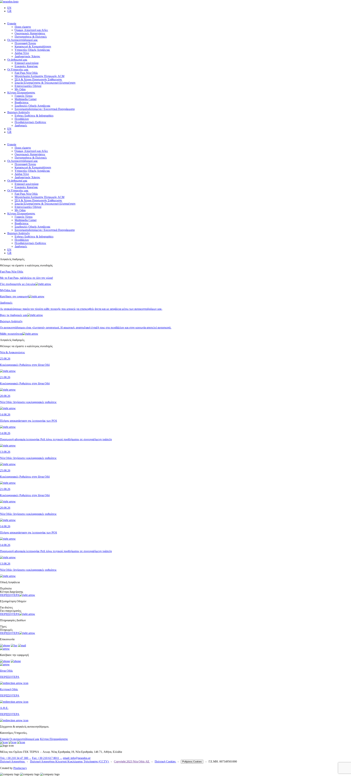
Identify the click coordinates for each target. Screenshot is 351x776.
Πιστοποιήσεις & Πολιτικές (31, 36)
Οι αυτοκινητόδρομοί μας (24, 739)
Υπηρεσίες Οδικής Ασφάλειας (32, 49)
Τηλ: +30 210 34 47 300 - (15, 758)
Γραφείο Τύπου (24, 95)
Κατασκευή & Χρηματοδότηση (33, 46)
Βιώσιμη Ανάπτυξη (18, 112)
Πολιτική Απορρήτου (12, 761)
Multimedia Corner (26, 99)
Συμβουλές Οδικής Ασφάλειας (32, 105)
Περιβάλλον (22, 118)
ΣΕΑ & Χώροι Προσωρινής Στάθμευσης (38, 79)
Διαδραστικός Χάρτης (27, 56)
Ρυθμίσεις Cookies (192, 761)
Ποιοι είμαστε (23, 26)
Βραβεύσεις (22, 102)
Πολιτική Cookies (165, 761)
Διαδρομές (21, 125)
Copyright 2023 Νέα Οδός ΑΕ (132, 761)
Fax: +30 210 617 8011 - (47, 758)
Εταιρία (11, 23)
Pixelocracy (20, 768)
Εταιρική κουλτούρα (26, 62)
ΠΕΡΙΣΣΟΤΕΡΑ (9, 595)
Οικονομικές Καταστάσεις (30, 33)
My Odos (20, 89)
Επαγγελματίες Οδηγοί (28, 86)
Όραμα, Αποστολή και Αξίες (31, 30)
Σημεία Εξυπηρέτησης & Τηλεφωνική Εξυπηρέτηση (45, 82)
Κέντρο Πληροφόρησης (21, 92)
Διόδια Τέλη (22, 53)
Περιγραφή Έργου (25, 43)
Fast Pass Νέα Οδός (26, 72)
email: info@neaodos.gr (76, 758)
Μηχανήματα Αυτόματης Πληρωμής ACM (39, 76)
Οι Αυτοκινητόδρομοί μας (22, 39)
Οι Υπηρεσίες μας (17, 69)
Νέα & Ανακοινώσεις (12, 352)
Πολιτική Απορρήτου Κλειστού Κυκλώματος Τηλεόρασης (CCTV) (69, 761)
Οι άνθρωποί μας (17, 59)
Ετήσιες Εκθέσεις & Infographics (34, 115)
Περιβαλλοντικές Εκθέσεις (30, 122)
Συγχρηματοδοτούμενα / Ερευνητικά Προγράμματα (45, 109)
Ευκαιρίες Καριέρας (26, 66)
